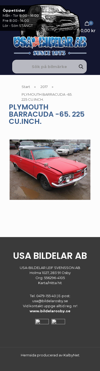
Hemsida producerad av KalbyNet (50, 355)
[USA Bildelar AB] (50, 29)
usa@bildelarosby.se (50, 301)
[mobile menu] (92, 10)
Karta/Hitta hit (50, 283)
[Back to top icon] (89, 360)
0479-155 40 (46, 296)
